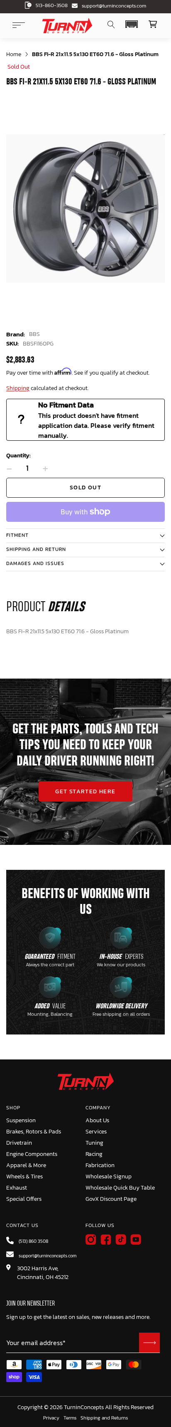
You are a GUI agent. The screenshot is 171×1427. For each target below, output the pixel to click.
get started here (85, 791)
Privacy (51, 1418)
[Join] (149, 1343)
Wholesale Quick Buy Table (120, 1187)
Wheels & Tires (24, 1176)
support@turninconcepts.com (114, 6)
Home (13, 54)
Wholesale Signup (109, 1176)
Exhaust (16, 1187)
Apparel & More (26, 1165)
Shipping (17, 388)
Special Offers (24, 1199)
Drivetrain (19, 1142)
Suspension (21, 1120)
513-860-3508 (52, 5)
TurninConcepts (84, 1407)
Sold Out (85, 487)
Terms (70, 1418)
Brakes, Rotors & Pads (33, 1131)
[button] (131, 24)
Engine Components (31, 1154)
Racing (94, 1154)
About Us (97, 1120)
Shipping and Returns (104, 1418)
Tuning (94, 1142)
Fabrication (100, 1165)
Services (96, 1131)
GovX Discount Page (111, 1199)
